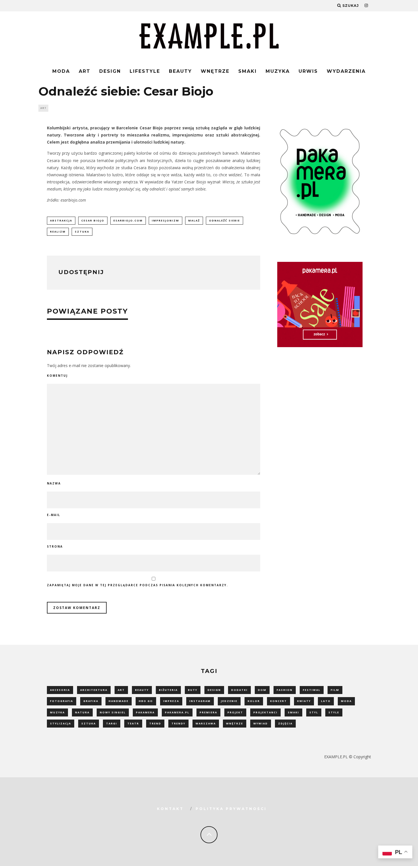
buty (192, 690)
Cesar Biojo (92, 220)
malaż (194, 220)
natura (82, 712)
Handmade (119, 701)
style (333, 712)
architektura (93, 690)
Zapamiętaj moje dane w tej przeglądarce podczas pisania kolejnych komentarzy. (137, 585)
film (335, 690)
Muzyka (278, 71)
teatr (133, 723)
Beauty (180, 71)
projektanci (265, 712)
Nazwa (54, 483)
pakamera (145, 712)
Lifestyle (145, 71)
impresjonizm (165, 220)
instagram (200, 701)
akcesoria (60, 690)
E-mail (53, 515)
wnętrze (234, 723)
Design (110, 71)
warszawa (206, 723)
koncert (278, 701)
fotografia (61, 701)
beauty (142, 690)
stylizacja (60, 723)
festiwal (311, 690)
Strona (55, 546)
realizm (58, 231)
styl (313, 712)
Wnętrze (215, 71)
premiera (208, 712)
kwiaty (304, 701)
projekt (235, 712)
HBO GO (146, 701)
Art (84, 71)
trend (155, 723)
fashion (285, 690)
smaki (293, 712)
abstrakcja (61, 220)
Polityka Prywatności (231, 809)
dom (262, 690)
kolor (254, 701)
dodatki (239, 690)
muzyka (57, 712)
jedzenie (229, 701)
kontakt (170, 809)
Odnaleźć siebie (224, 220)
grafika (90, 701)
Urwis (308, 71)
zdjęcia (285, 723)
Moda (61, 71)
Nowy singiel (113, 712)
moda (346, 701)
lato (326, 701)
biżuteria (168, 690)
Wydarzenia (346, 71)
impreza (171, 701)
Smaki (247, 71)
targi (111, 723)
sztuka (82, 231)
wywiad (260, 723)
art (121, 690)
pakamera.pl (177, 712)
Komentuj (57, 376)
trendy (178, 723)
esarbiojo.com (128, 220)
